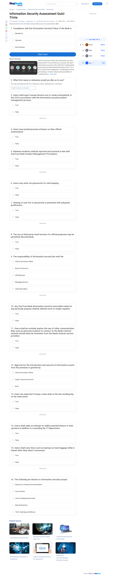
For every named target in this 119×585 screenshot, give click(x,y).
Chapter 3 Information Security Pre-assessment (42, 558)
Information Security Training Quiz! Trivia (41, 538)
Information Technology (18, 21)
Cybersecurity (29, 21)
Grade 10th (39, 21)
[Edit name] (93, 63)
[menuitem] (85, 4)
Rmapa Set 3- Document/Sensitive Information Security (62, 558)
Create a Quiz (97, 4)
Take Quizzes (85, 4)
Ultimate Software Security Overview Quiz (64, 538)
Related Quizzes (15, 521)
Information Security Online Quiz (19, 538)
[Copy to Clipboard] (7, 37)
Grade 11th (45, 21)
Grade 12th (51, 21)
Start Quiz (42, 54)
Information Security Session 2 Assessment (19, 558)
